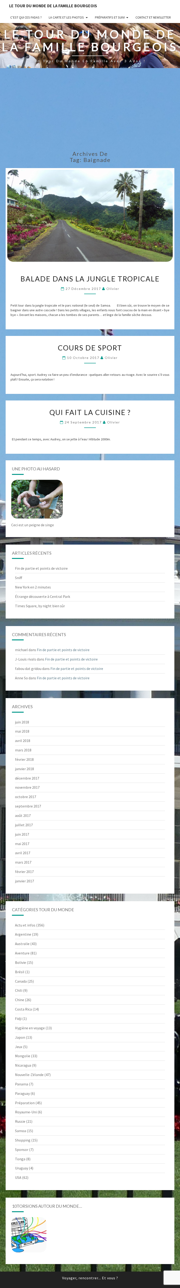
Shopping (22, 1140)
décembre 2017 (27, 778)
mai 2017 (22, 843)
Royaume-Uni (26, 1112)
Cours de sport (90, 347)
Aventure (22, 953)
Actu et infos (25, 925)
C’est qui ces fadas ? (26, 17)
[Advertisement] (90, 111)
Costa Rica (23, 1009)
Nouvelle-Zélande (29, 1074)
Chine (19, 999)
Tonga (20, 1159)
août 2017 (23, 815)
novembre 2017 (27, 787)
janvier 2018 (24, 768)
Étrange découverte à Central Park (42, 596)
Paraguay (22, 1093)
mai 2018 (22, 731)
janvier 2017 (24, 881)
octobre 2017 (25, 796)
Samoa (20, 1130)
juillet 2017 (24, 825)
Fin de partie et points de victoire (41, 568)
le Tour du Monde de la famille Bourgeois (53, 5)
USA (18, 1177)
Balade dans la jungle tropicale (90, 278)
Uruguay (21, 1168)
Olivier (112, 289)
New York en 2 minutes (33, 587)
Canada (21, 981)
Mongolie (22, 1055)
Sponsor (21, 1149)
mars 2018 (23, 750)
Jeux (18, 1046)
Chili (18, 990)
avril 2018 (22, 740)
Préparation (25, 1102)
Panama (21, 1084)
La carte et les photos (66, 17)
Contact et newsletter (153, 17)
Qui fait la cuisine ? (90, 412)
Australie (22, 943)
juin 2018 (22, 722)
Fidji (18, 1018)
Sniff (18, 577)
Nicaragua (23, 1065)
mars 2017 (23, 862)
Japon (20, 1037)
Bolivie (20, 962)
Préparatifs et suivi (110, 17)
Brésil (19, 971)
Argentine (23, 934)
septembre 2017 (28, 806)
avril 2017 (22, 852)
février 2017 (24, 871)
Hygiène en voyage (30, 1028)
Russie (20, 1121)
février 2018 (24, 759)
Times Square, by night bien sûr (40, 606)
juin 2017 (22, 834)
